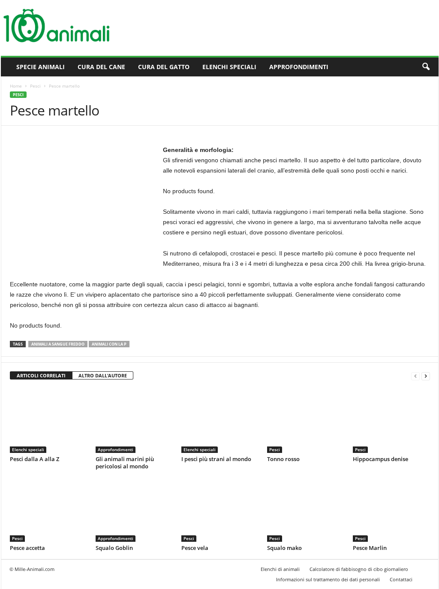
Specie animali (40, 67)
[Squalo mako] (305, 509)
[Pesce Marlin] (391, 509)
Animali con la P (109, 344)
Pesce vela (194, 548)
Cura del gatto (163, 67)
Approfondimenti (298, 67)
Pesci (35, 86)
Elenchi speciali (229, 67)
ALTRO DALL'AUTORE (102, 375)
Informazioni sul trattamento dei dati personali (328, 579)
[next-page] (425, 375)
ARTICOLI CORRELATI (41, 375)
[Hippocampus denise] (391, 421)
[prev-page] (415, 375)
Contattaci (401, 579)
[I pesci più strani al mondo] (220, 421)
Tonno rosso (283, 459)
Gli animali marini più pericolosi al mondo (125, 462)
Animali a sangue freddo (57, 344)
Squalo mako (284, 548)
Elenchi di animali (280, 569)
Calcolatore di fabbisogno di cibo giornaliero (359, 569)
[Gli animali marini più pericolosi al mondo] (134, 421)
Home (16, 86)
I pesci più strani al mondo (216, 459)
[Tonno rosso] (305, 421)
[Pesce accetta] (48, 509)
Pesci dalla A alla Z (34, 459)
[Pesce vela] (220, 509)
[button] (425, 67)
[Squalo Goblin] (134, 509)
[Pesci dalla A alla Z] (48, 421)
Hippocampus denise (380, 459)
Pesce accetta (27, 548)
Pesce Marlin (370, 548)
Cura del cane (101, 67)
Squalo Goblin (114, 548)
